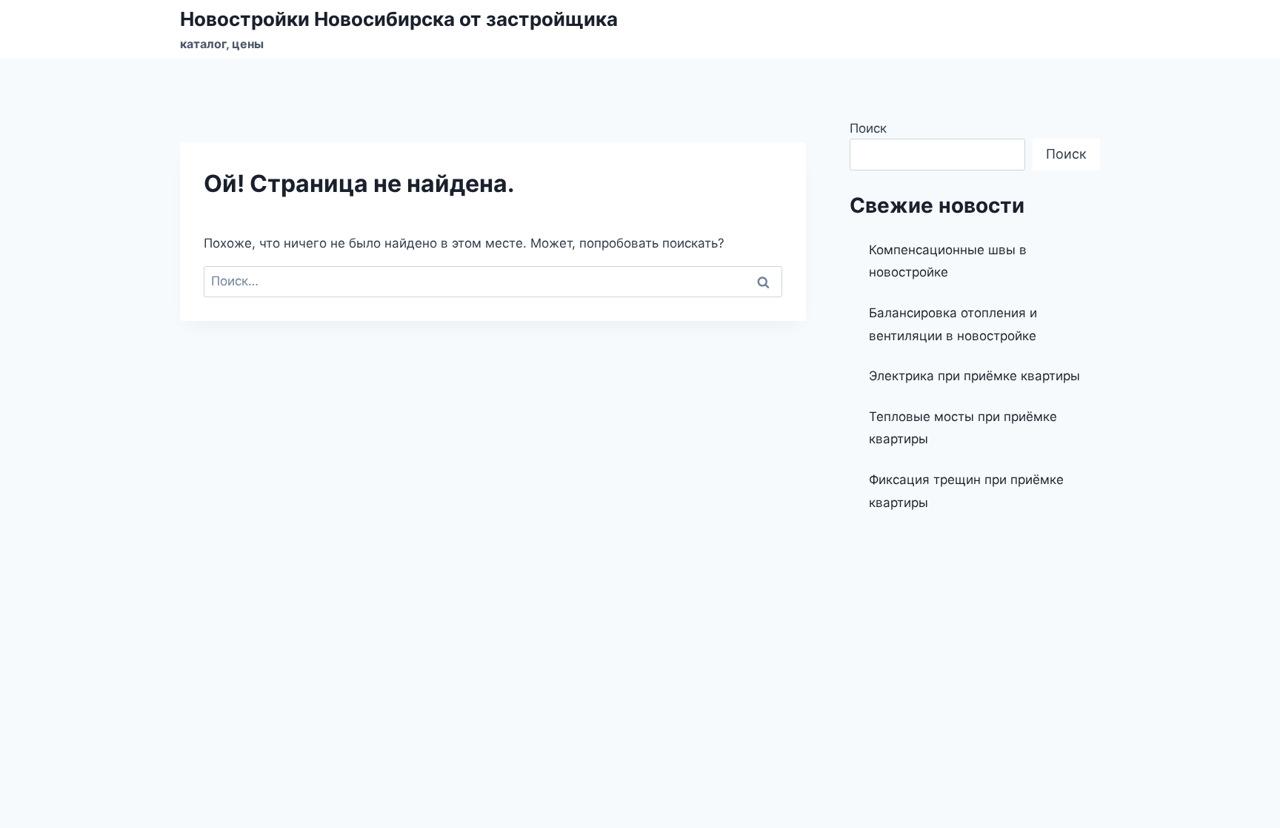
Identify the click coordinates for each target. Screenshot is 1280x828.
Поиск (868, 128)
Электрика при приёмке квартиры (974, 375)
